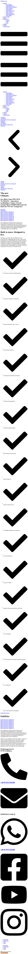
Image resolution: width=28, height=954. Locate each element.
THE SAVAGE (9, 12)
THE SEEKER (9, 8)
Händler (5, 24)
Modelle (5, 3)
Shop (7, 23)
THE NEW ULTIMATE (11, 7)
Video (7, 21)
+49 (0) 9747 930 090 (8, 782)
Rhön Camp (5, 19)
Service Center (6, 16)
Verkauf (5, 25)
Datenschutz (6, 940)
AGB (4, 942)
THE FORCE (9, 9)
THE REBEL (9, 4)
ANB (4, 943)
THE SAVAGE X (10, 13)
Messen (5, 18)
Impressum (5, 939)
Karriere (8, 20)
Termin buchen (6, 26)
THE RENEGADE (10, 10)
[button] (14, 59)
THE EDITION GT (10, 14)
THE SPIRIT (9, 15)
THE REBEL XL (10, 5)
